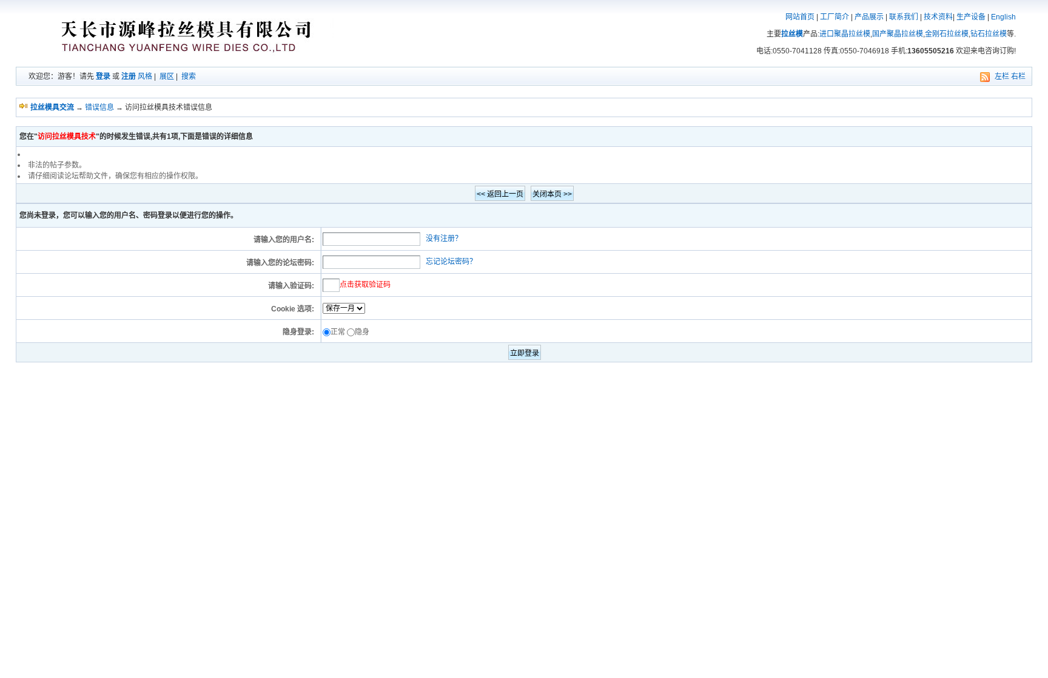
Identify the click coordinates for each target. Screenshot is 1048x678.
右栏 (1018, 76)
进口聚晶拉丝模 (844, 34)
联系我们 (903, 17)
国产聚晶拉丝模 (897, 34)
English (1003, 17)
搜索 (188, 76)
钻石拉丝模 (988, 34)
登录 (103, 76)
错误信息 (99, 107)
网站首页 (800, 17)
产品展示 (869, 17)
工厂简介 (834, 17)
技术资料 (938, 17)
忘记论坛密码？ (451, 261)
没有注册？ (444, 238)
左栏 (1002, 76)
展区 (167, 76)
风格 (145, 76)
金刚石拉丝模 (947, 34)
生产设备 (971, 17)
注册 (128, 76)
